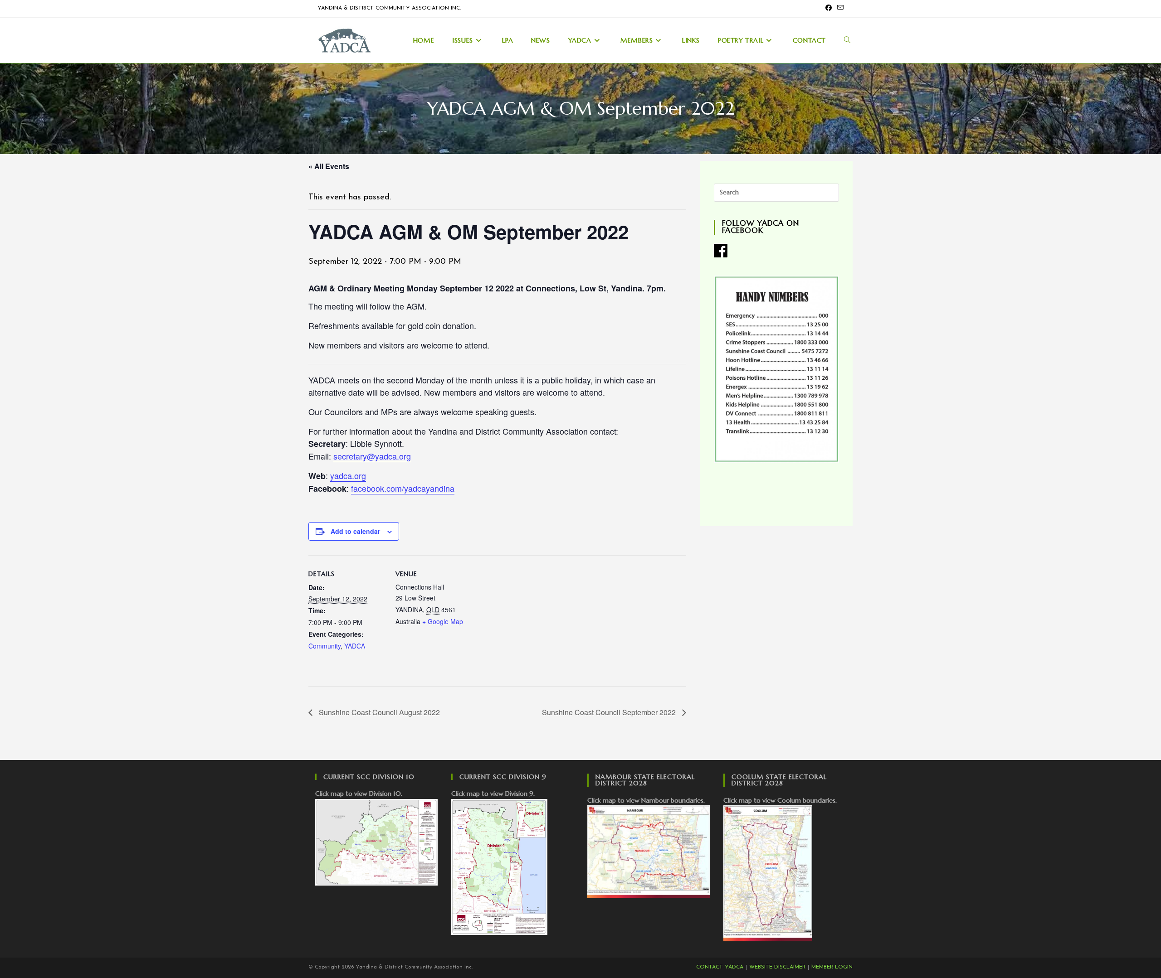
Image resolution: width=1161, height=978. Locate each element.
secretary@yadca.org (372, 456)
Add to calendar (355, 531)
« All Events (328, 166)
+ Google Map (442, 621)
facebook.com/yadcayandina (402, 488)
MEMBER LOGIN (832, 967)
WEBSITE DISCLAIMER (777, 967)
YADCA (354, 645)
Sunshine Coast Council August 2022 (378, 712)
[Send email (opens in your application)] (839, 8)
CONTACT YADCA (719, 967)
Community (324, 645)
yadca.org (348, 475)
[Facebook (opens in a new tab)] (828, 8)
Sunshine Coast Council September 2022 (610, 712)
